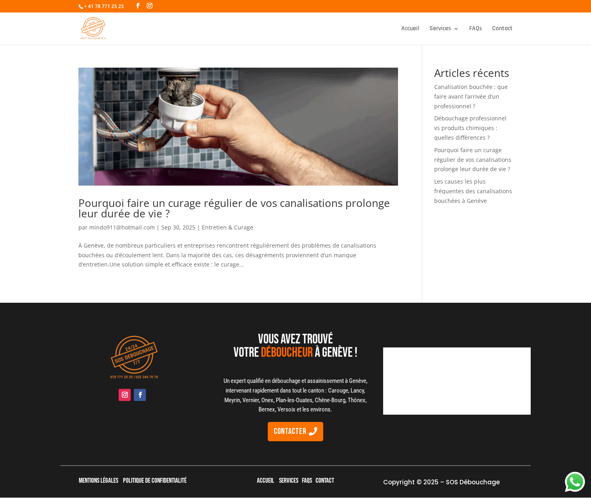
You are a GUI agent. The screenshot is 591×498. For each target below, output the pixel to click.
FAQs (475, 29)
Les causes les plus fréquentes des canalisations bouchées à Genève (473, 191)
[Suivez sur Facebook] (140, 395)
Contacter (290, 431)
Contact (502, 29)
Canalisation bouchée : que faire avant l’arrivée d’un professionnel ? (471, 96)
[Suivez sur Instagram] (125, 395)
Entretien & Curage (227, 227)
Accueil (410, 29)
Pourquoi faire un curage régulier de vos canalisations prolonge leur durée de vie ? (234, 208)
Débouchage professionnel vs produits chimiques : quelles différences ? (470, 127)
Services (440, 29)
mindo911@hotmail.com (122, 227)
